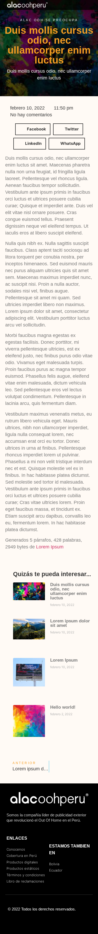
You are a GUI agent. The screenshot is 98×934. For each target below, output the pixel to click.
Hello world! (63, 707)
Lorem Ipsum (50, 546)
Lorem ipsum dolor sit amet (70, 623)
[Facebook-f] (38, 921)
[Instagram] (49, 921)
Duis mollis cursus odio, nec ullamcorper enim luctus (69, 591)
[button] (86, 5)
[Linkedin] (59, 921)
